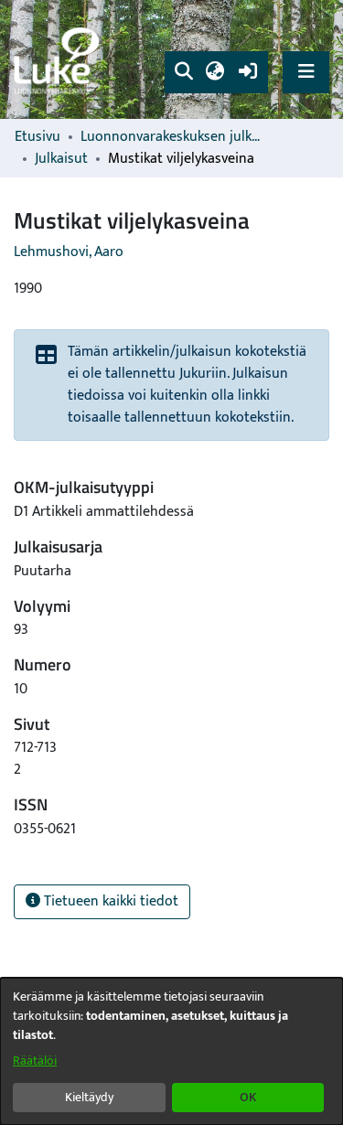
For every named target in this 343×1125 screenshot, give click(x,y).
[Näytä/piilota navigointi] (306, 71)
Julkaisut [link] (61, 159)
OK (248, 1097)
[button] (183, 72)
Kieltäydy (89, 1097)
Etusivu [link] (37, 137)
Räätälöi (35, 1060)
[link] (59, 60)
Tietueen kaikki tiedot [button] (109, 901)
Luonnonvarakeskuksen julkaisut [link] (171, 137)
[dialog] (171, 1051)
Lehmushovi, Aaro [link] (68, 252)
